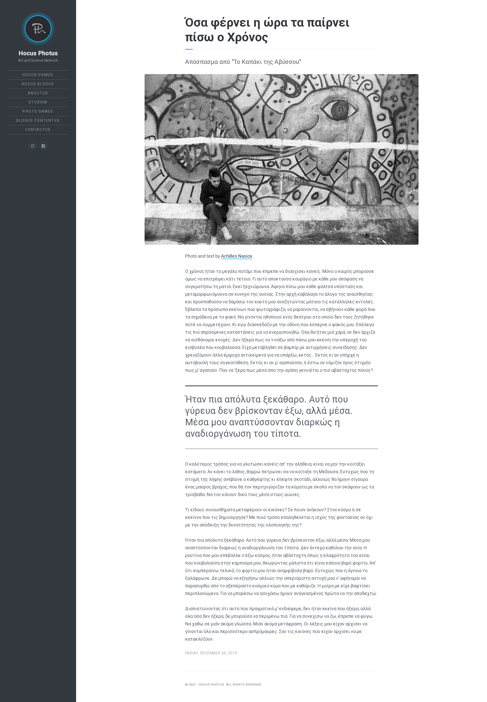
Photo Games (38, 111)
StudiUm (38, 102)
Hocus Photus (38, 53)
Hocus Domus (38, 75)
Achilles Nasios (236, 256)
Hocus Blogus (38, 84)
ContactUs (38, 130)
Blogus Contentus (38, 120)
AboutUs (38, 93)
